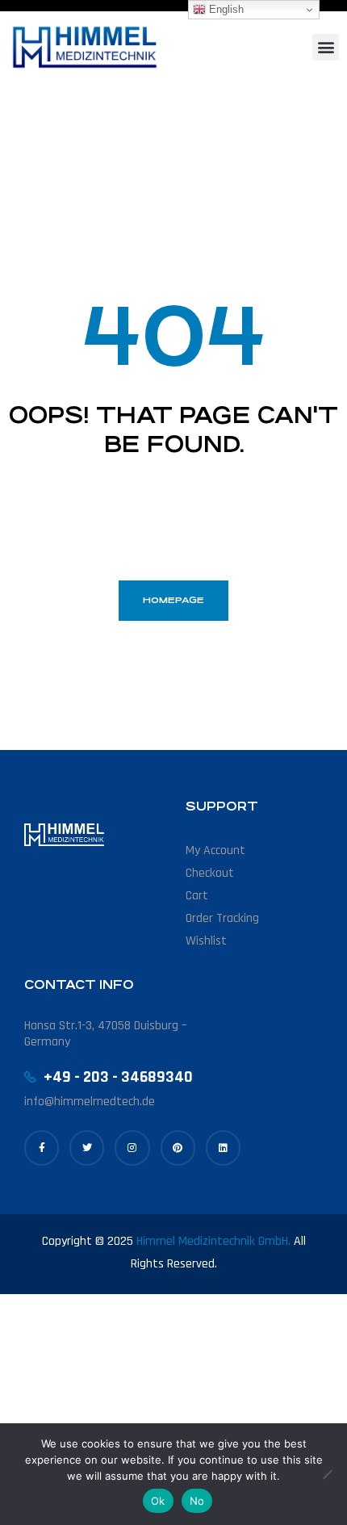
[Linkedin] (223, 1147)
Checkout (210, 873)
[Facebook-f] (41, 1147)
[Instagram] (132, 1147)
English (225, 9)
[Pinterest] (178, 1147)
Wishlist (206, 940)
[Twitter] (86, 1147)
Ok (158, 1500)
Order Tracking (222, 918)
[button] (325, 47)
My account (215, 850)
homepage (173, 600)
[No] (327, 1474)
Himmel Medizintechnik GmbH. (213, 1241)
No (197, 1500)
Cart (197, 895)
